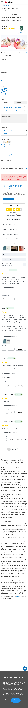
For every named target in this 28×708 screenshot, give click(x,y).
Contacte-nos (8, 199)
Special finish (5, 139)
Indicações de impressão (8, 84)
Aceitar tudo (15, 700)
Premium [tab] (18, 102)
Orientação (4, 72)
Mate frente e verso (8, 130)
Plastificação (4, 127)
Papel (2, 99)
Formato (3, 59)
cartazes (18, 596)
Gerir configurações (6, 700)
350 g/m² (8, 119)
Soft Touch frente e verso (10, 133)
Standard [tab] (5, 102)
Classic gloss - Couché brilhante (13, 110)
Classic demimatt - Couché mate (13, 107)
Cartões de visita (6, 5)
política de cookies (17, 696)
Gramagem (5, 116)
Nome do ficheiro (6, 160)
